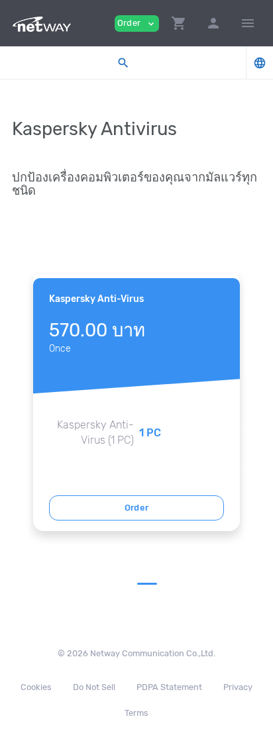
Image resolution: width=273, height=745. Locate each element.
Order (137, 508)
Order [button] (136, 23)
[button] (179, 23)
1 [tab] (147, 584)
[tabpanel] (136, 401)
